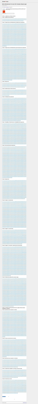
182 (18, 34)
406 (22, 73)
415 (11, 74)
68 (25, 101)
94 (14, 54)
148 (18, 32)
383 (14, 72)
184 (21, 34)
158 (8, 33)
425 (25, 74)
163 (15, 33)
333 (15, 69)
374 (25, 71)
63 (18, 101)
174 (7, 34)
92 (11, 54)
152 (24, 32)
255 (25, 38)
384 (15, 72)
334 (17, 69)
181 (17, 34)
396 (8, 73)
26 (14, 99)
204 (25, 35)
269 (21, 139)
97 (18, 54)
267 (18, 139)
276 (7, 115)
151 (22, 32)
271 (24, 139)
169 (24, 33)
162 (14, 33)
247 (14, 38)
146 (15, 32)
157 (7, 33)
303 (21, 116)
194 (11, 35)
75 (11, 53)
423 (22, 74)
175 (8, 34)
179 (14, 34)
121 (4, 56)
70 (4, 53)
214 (15, 36)
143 (11, 32)
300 (17, 116)
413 (8, 74)
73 (8, 53)
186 (24, 34)
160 (11, 33)
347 (11, 70)
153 (25, 32)
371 (21, 71)
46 (18, 100)
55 (7, 101)
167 (21, 33)
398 (11, 73)
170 (25, 33)
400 (14, 73)
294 (8, 116)
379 (8, 72)
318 (18, 68)
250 (18, 38)
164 (17, 33)
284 (18, 115)
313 (11, 68)
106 (7, 55)
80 (18, 53)
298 (14, 116)
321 (22, 68)
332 (14, 69)
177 (11, 34)
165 (18, 33)
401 (15, 73)
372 (22, 71)
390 (24, 72)
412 (7, 74)
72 (7, 53)
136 (25, 56)
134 (22, 56)
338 (22, 69)
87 (4, 54)
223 (4, 37)
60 (14, 101)
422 (21, 74)
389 (22, 72)
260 (8, 139)
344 (7, 70)
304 (22, 116)
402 (17, 73)
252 (21, 38)
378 (7, 72)
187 (25, 34)
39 (8, 100)
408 (25, 73)
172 (4, 34)
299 (15, 116)
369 (18, 71)
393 (4, 73)
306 (25, 116)
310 (7, 68)
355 (22, 70)
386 (18, 72)
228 (11, 37)
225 (7, 37)
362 (8, 71)
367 (15, 71)
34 (25, 99)
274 (4, 115)
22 (8, 99)
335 (18, 69)
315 (14, 68)
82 (21, 53)
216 (18, 36)
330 (11, 69)
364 (11, 71)
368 (17, 71)
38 (7, 100)
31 (21, 99)
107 (8, 55)
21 (7, 99)
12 (18, 23)
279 (11, 115)
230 (14, 37)
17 (25, 23)
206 (4, 36)
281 (14, 115)
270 (22, 139)
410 (4, 74)
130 (17, 56)
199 (18, 35)
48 (21, 100)
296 (11, 116)
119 (25, 55)
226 (8, 37)
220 (24, 36)
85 (25, 53)
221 (25, 36)
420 (18, 74)
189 (4, 35)
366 (14, 71)
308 (4, 68)
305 (24, 116)
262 (11, 139)
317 (17, 68)
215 (17, 36)
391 (25, 72)
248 (15, 38)
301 (18, 116)
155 (4, 33)
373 (24, 71)
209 (8, 36)
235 (21, 37)
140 (7, 32)
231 (15, 37)
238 (25, 37)
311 (8, 68)
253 (22, 38)
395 (7, 73)
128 (14, 56)
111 (14, 55)
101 (24, 54)
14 (21, 23)
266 (17, 139)
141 (8, 32)
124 (8, 56)
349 (14, 70)
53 (4, 101)
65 (21, 101)
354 (21, 70)
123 (7, 56)
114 (18, 55)
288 (24, 115)
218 (21, 36)
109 (11, 55)
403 (18, 73)
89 (7, 54)
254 (24, 38)
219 (22, 36)
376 (4, 72)
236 (22, 37)
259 (7, 139)
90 (8, 54)
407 (24, 73)
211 (11, 36)
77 (14, 53)
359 (4, 71)
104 (4, 55)
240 (4, 38)
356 (24, 70)
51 (25, 100)
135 (24, 56)
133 (21, 56)
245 (11, 38)
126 (11, 56)
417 (14, 74)
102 (25, 54)
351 (17, 70)
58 (11, 101)
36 (4, 100)
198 (17, 35)
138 (4, 32)
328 (8, 69)
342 (4, 70)
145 (14, 32)
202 (22, 35)
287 (22, 115)
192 (8, 35)
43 (14, 100)
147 (17, 32)
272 (25, 139)
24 (11, 99)
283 (17, 115)
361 (7, 71)
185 (22, 34)
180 (15, 34)
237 (24, 37)
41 (11, 100)
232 (17, 37)
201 (21, 35)
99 (21, 54)
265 (15, 139)
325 (4, 69)
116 (21, 55)
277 (8, 115)
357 (25, 70)
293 (7, 116)
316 (15, 68)
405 (21, 73)
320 (21, 68)
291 (4, 116)
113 (17, 55)
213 (14, 36)
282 (15, 115)
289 (25, 115)
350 (15, 70)
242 (7, 38)
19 (4, 99)
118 (24, 55)
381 (11, 72)
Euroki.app (5, 1)
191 (7, 35)
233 (18, 37)
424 (24, 74)
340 (25, 69)
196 (14, 35)
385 (17, 72)
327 (7, 69)
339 (24, 69)
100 (22, 54)
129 (15, 56)
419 (17, 74)
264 (14, 139)
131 (18, 56)
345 (8, 70)
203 (24, 35)
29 (18, 99)
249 (17, 38)
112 (15, 55)
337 (21, 69)
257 (4, 139)
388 (21, 72)
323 (25, 68)
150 (21, 32)
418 (15, 74)
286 (21, 115)
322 (24, 68)
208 (7, 36)
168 (22, 33)
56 (8, 101)
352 (18, 70)
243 (8, 38)
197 (15, 35)
